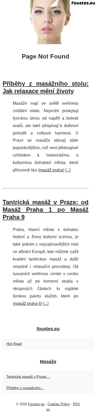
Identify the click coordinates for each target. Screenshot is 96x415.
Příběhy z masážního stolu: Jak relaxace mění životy (46, 87)
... (67, 170)
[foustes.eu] (48, 22)
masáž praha (51, 170)
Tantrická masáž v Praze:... (28, 376)
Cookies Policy (59, 404)
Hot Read (14, 344)
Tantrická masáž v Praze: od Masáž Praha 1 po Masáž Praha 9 (46, 209)
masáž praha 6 (27, 303)
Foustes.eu (36, 404)
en (48, 409)
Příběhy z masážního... (25, 388)
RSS (76, 404)
